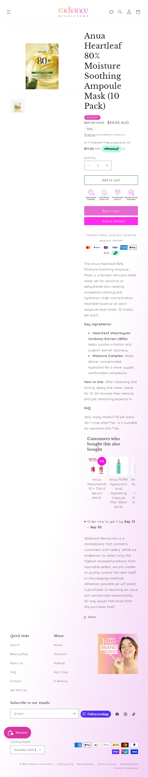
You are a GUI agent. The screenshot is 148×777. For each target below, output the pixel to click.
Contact (15, 681)
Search (15, 645)
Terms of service (107, 764)
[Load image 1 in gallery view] (17, 106)
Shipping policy (129, 764)
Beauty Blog (19, 654)
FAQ (13, 672)
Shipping (89, 134)
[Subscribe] (74, 713)
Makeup (59, 663)
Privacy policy (65, 764)
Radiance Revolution (41, 764)
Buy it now (111, 211)
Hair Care (61, 672)
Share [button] (92, 617)
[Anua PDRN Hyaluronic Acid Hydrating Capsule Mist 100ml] (118, 466)
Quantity (90, 157)
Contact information (126, 768)
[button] (8, 12)
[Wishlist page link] (111, 12)
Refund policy (85, 764)
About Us (16, 663)
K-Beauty (60, 681)
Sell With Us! (18, 690)
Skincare (60, 654)
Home (58, 645)
